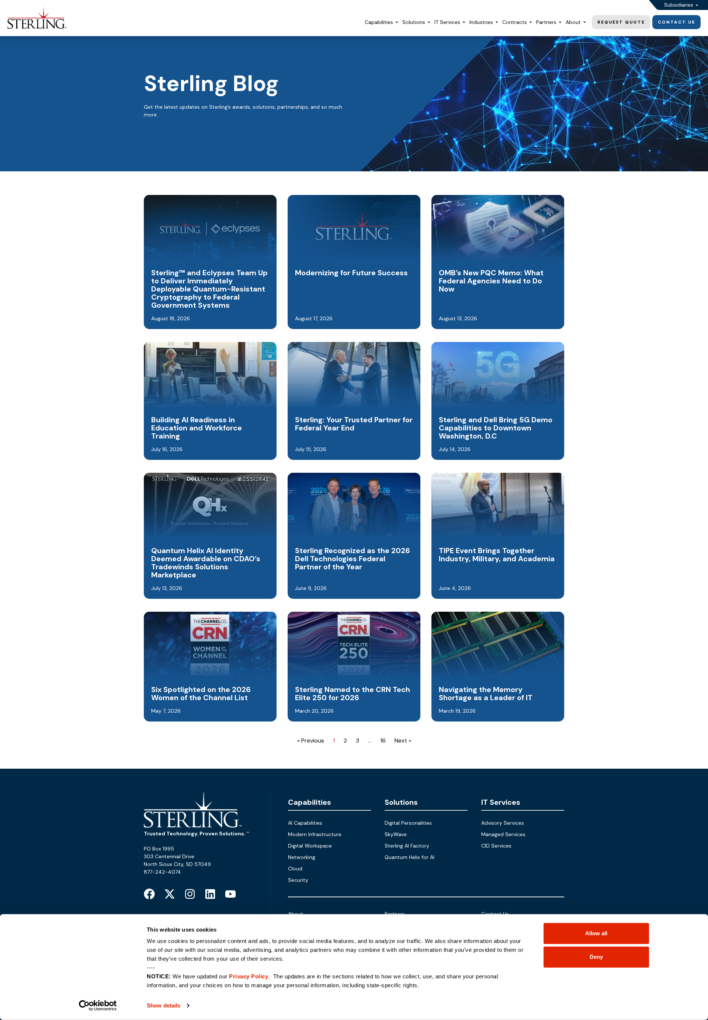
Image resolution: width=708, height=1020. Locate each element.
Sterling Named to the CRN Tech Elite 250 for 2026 (352, 693)
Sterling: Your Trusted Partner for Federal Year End (354, 424)
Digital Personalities (408, 823)
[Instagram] (189, 894)
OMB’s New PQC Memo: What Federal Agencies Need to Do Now (491, 281)
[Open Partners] (560, 22)
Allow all (596, 933)
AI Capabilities (305, 823)
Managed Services (503, 834)
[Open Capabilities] (397, 22)
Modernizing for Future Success (351, 272)
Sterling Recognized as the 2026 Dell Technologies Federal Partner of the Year (352, 559)
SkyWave (396, 834)
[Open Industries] (497, 22)
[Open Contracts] (530, 22)
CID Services (496, 845)
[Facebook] (149, 894)
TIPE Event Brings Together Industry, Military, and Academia (497, 554)
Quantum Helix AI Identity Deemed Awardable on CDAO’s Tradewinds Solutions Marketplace (205, 563)
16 (383, 740)
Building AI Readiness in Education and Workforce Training (196, 428)
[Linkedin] (210, 894)
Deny (596, 957)
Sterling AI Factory (407, 845)
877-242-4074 (162, 872)
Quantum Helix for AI (409, 857)
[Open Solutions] (429, 22)
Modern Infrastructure (314, 834)
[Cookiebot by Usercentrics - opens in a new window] (98, 1005)
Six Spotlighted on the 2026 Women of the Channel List (201, 693)
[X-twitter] (169, 894)
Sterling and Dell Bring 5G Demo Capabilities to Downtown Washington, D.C (495, 428)
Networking (301, 857)
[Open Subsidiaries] (697, 5)
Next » (403, 740)
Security (298, 880)
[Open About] (584, 22)
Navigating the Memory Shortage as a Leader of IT (485, 693)
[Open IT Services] (464, 22)
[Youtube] (230, 894)
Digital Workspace (310, 845)
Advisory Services (502, 823)
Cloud (295, 868)
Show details (163, 1005)
